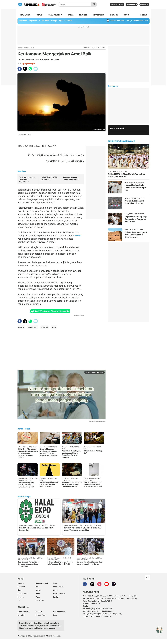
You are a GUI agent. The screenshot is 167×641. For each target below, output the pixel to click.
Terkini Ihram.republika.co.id (121, 141)
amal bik (21, 327)
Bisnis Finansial (59, 593)
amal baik (44, 327)
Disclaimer (21, 615)
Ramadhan (39, 600)
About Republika (23, 612)
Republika (23, 21)
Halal (70, 15)
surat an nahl (32, 327)
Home (19, 48)
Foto (126, 15)
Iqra (37, 587)
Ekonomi (83, 15)
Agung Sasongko (28, 64)
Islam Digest (58, 587)
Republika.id (132, 5)
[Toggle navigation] (20, 4)
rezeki (77, 235)
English (56, 597)
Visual (37, 597)
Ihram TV (114, 15)
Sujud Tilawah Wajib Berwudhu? (49, 178)
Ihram (26, 48)
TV (18, 600)
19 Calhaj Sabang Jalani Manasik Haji (70, 178)
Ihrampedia (98, 15)
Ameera (20, 583)
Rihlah (32, 48)
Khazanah (21, 587)
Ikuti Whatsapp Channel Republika (51, 311)
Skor (55, 583)
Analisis (38, 590)
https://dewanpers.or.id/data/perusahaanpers (37, 628)
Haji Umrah (25, 15)
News (39, 15)
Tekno (37, 593)
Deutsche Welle (117, 5)
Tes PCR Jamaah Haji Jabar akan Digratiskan (27, 179)
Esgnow (20, 597)
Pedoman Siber (59, 612)
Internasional (22, 593)
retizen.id (144, 5)
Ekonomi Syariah (41, 583)
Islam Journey (55, 15)
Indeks (143, 15)
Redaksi (38, 612)
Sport (55, 590)
